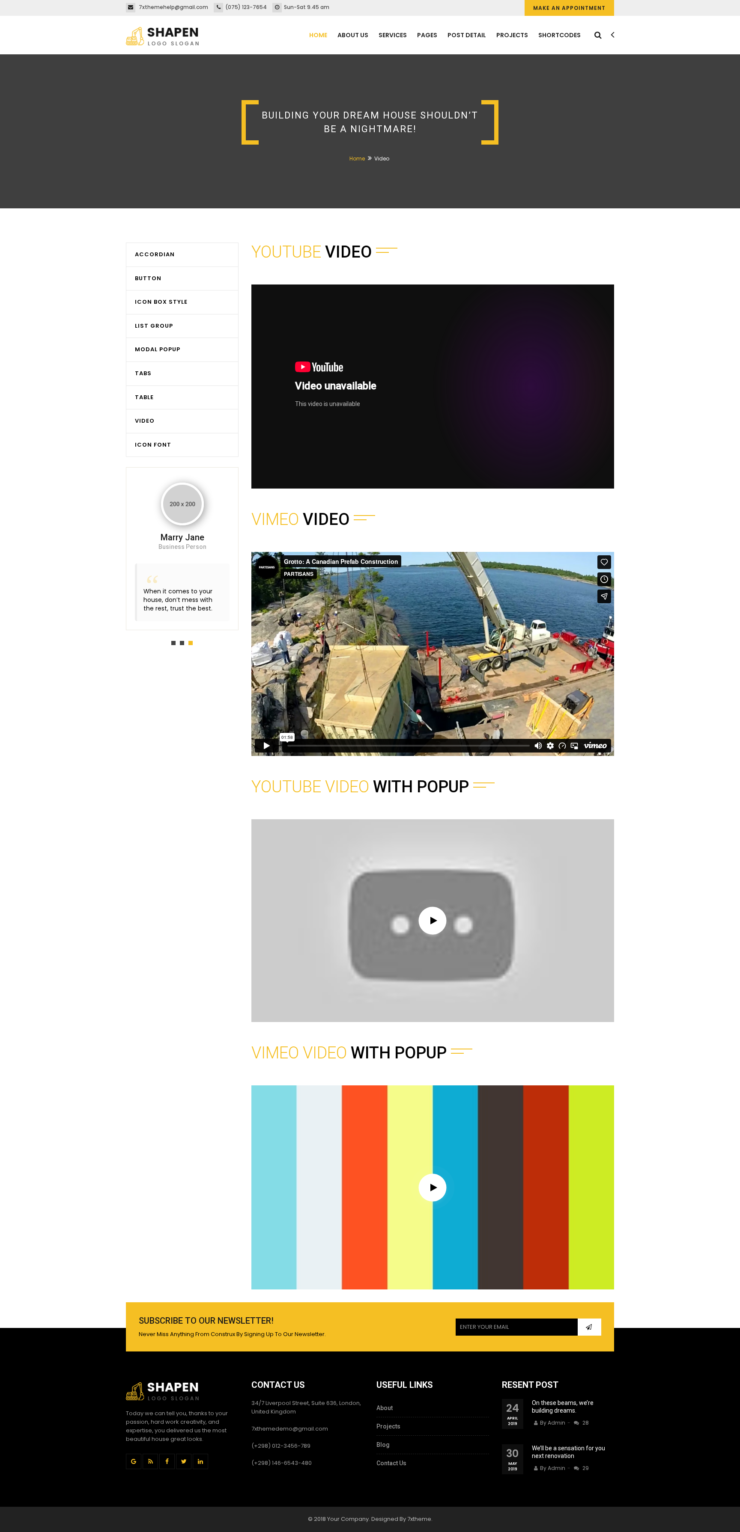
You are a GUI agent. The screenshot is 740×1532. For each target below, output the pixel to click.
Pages (427, 35)
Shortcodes (559, 35)
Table (144, 397)
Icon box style (161, 302)
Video (145, 421)
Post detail (467, 35)
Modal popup (157, 349)
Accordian (155, 254)
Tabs (143, 373)
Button (148, 278)
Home (318, 35)
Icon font (153, 445)
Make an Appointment (569, 8)
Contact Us (391, 1463)
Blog (383, 1444)
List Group (154, 326)
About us (352, 35)
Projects (512, 35)
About (384, 1408)
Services (393, 35)
